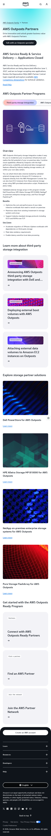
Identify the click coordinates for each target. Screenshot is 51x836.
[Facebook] (8, 809)
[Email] (30, 809)
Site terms (14, 822)
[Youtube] (23, 809)
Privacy (5, 822)
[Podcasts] (27, 809)
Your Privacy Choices (28, 822)
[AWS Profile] (46, 4)
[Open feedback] (48, 418)
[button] (20, 42)
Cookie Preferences (10, 825)
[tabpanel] (25, 173)
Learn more (7, 426)
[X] (4, 809)
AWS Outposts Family (11, 23)
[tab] (20, 102)
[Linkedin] (11, 809)
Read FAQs (7, 84)
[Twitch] (19, 809)
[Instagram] (15, 809)
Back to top (24, 815)
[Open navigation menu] (4, 4)
